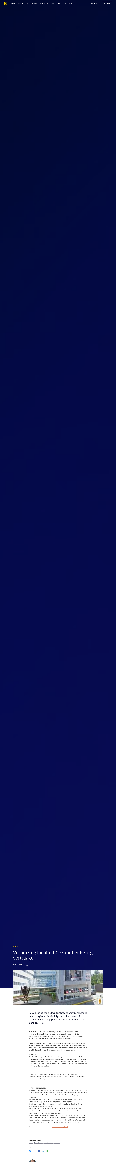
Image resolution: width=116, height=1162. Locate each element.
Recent (13, 3)
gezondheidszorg (48, 1143)
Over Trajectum (68, 3)
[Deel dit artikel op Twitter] (34, 1151)
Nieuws (20, 3)
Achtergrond (44, 3)
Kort (27, 3)
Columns (34, 3)
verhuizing (57, 1143)
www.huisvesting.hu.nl (60, 1127)
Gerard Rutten (38, 1143)
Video (59, 3)
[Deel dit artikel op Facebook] (38, 1151)
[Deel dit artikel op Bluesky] (30, 1151)
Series (52, 3)
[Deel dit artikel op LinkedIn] (43, 1151)
